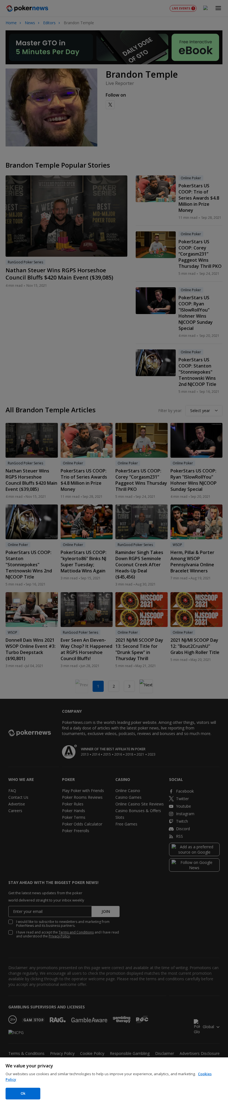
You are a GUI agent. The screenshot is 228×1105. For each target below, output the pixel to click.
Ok (23, 1093)
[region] (114, 1081)
